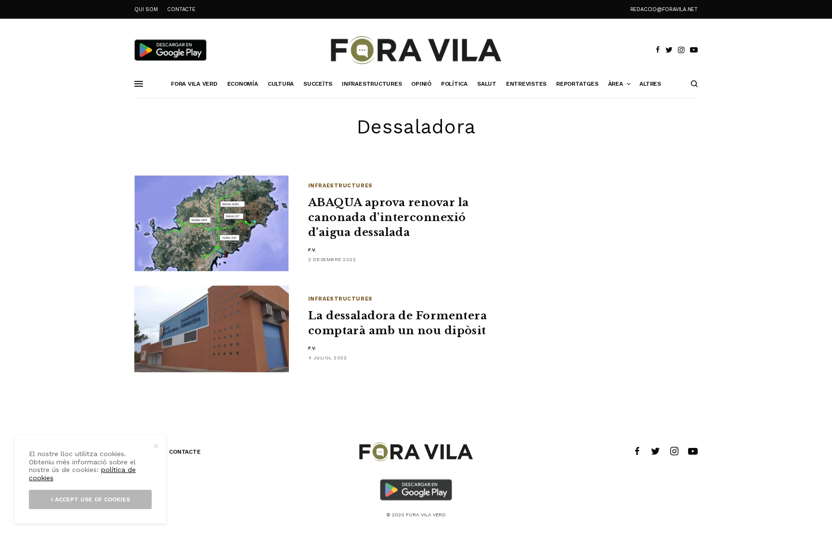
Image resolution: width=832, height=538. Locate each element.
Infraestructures (340, 186)
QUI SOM (145, 9)
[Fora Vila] (416, 50)
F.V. (312, 249)
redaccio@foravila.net (664, 9)
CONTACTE (181, 9)
